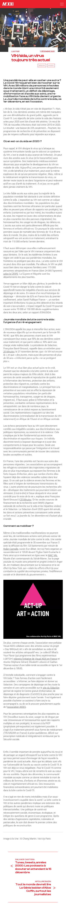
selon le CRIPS (10, 273)
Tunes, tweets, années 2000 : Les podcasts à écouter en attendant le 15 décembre (33, 867)
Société (51, 65)
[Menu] (62, 4)
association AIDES (16, 707)
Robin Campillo (10, 549)
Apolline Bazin (43, 881)
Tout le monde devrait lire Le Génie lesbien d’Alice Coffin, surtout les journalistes (33, 889)
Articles (42, 65)
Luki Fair (15, 51)
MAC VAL (52, 555)
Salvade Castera (25, 859)
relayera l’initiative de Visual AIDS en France (35, 658)
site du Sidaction (51, 687)
